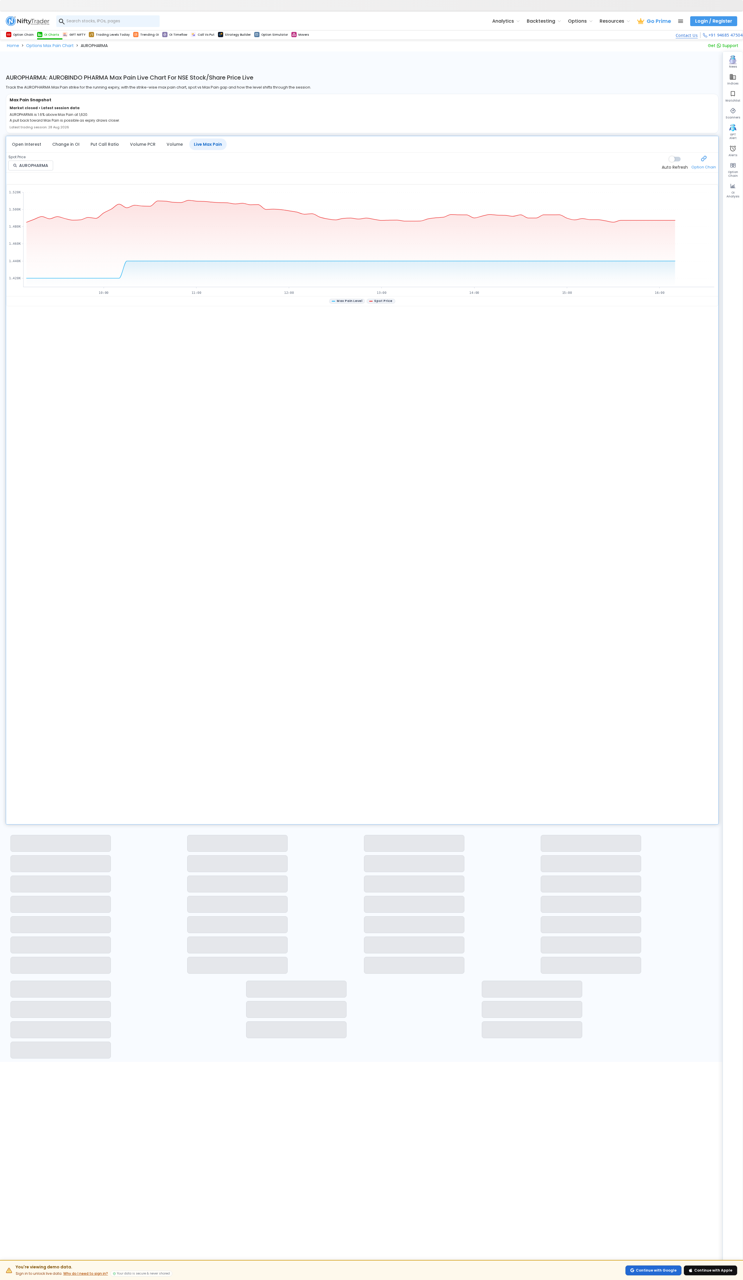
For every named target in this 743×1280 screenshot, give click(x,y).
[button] (13, 45)
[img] (362, 241)
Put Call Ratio (105, 144)
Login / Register (713, 21)
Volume (175, 144)
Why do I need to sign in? (85, 1273)
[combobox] (108, 21)
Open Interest (26, 144)
